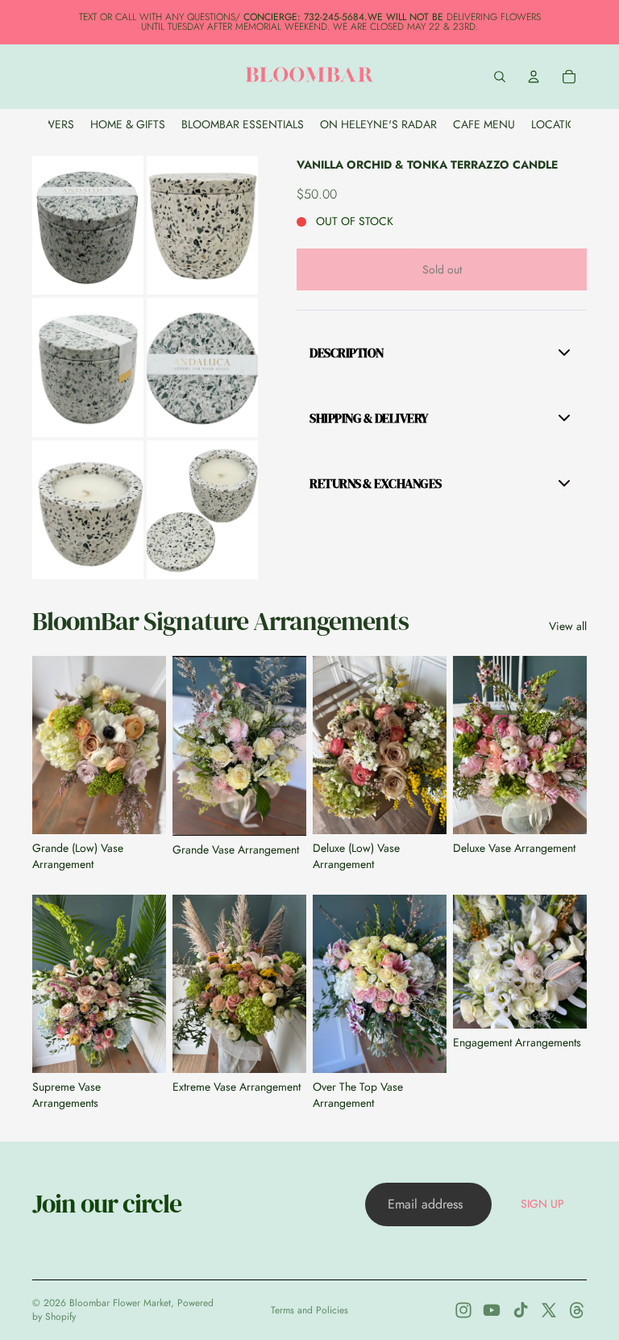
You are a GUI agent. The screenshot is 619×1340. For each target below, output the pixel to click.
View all (568, 626)
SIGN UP (542, 1204)
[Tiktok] (520, 1310)
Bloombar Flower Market (120, 1303)
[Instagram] (463, 1310)
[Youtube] (491, 1310)
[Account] (533, 76)
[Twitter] (549, 1310)
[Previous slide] (50, 744)
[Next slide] (148, 744)
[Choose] (561, 1003)
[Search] (499, 76)
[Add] (141, 809)
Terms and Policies (309, 1310)
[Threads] (577, 1310)
